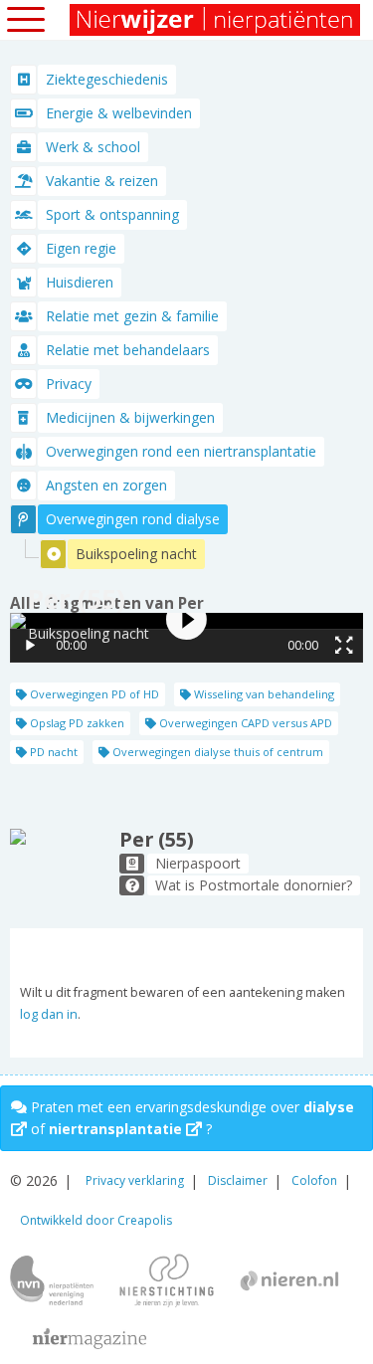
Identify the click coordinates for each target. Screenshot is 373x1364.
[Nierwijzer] (216, 20)
